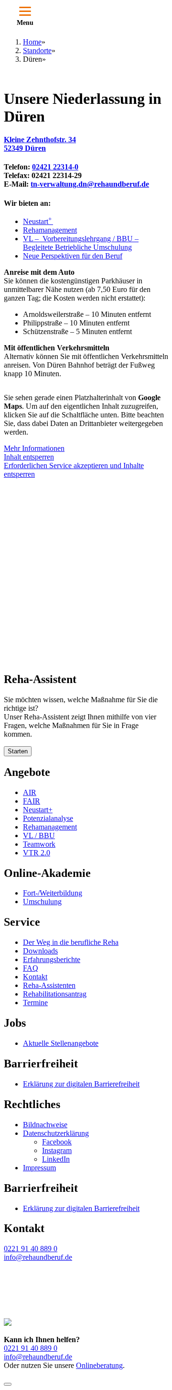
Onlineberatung (99, 1365)
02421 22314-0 (55, 167)
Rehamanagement (50, 230)
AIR (29, 792)
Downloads (40, 951)
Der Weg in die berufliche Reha (70, 942)
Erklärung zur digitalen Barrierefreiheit (81, 1084)
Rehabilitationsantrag (54, 994)
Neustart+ (38, 810)
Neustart (38, 221)
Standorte (37, 50)
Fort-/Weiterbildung (52, 893)
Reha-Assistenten (49, 985)
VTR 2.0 (36, 853)
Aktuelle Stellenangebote (60, 1043)
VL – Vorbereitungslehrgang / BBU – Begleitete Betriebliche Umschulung (81, 243)
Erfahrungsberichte (51, 959)
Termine (35, 1002)
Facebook (57, 1142)
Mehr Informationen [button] (34, 448)
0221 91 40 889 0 (30, 1248)
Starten (18, 751)
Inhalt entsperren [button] (29, 457)
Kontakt (35, 977)
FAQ (30, 968)
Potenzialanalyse (48, 818)
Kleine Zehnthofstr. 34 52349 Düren (40, 143)
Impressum (39, 1168)
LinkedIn (56, 1159)
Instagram (57, 1150)
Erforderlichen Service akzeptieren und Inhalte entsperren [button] (74, 469)
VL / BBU (39, 835)
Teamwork (39, 844)
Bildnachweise (45, 1125)
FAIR (31, 801)
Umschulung (42, 901)
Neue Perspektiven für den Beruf (72, 256)
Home (32, 42)
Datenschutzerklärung (56, 1133)
